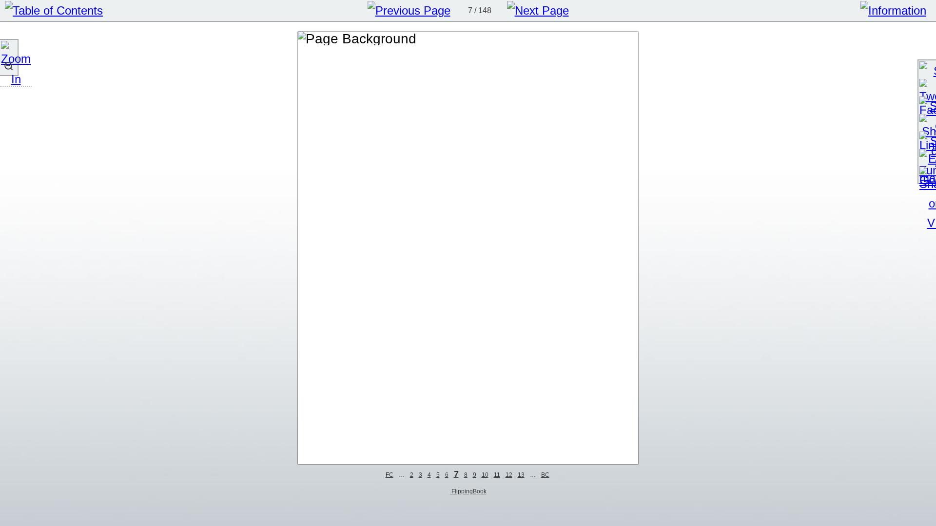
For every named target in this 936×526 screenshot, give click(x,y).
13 (521, 474)
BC (545, 474)
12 (509, 474)
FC (389, 474)
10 (485, 474)
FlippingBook (468, 491)
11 (497, 474)
